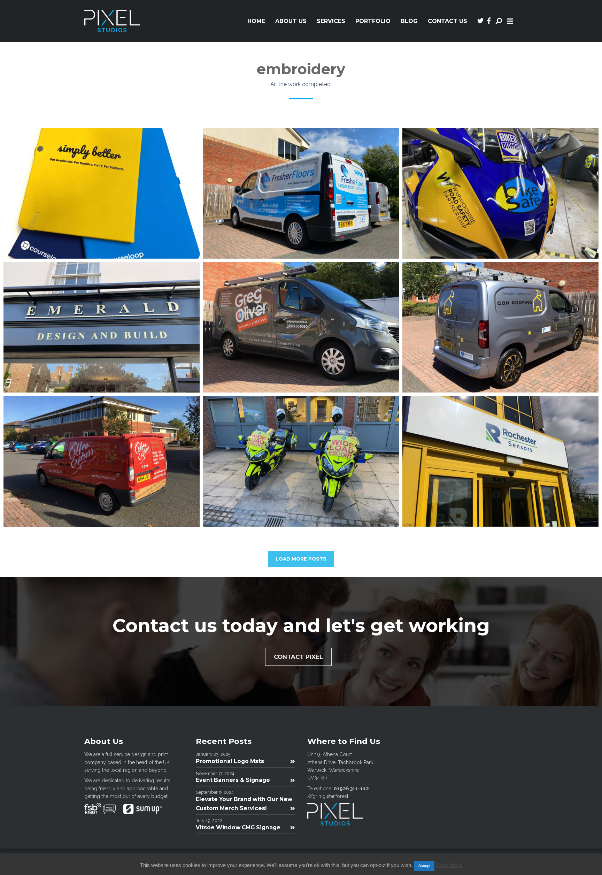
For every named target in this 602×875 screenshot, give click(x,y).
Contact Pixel (298, 656)
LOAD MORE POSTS (301, 559)
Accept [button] (424, 865)
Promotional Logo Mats (230, 761)
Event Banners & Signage (233, 780)
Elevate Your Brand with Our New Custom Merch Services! (244, 804)
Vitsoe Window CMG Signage (238, 827)
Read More (449, 865)
